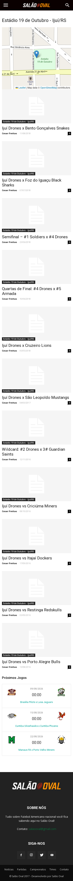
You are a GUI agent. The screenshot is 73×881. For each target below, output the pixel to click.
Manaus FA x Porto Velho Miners (36, 749)
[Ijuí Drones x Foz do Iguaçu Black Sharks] (36, 158)
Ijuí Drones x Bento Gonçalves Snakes (35, 128)
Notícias (8, 869)
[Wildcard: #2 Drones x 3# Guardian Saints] (36, 427)
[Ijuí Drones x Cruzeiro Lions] (36, 324)
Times (52, 869)
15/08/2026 (36, 712)
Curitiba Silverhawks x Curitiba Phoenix (36, 725)
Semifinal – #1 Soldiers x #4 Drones (35, 237)
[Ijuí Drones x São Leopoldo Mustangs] (36, 375)
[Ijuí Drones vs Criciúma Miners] (36, 484)
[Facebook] (21, 855)
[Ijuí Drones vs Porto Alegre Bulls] (36, 640)
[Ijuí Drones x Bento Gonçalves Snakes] (36, 106)
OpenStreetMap (48, 87)
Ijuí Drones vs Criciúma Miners (29, 506)
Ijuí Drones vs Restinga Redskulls (32, 610)
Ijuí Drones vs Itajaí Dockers (27, 558)
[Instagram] (31, 855)
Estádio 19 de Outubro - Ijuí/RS (18, 121)
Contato (64, 869)
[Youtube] (52, 855)
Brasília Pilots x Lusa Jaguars (36, 702)
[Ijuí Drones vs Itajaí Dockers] (36, 536)
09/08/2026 (36, 688)
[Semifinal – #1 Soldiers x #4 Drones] (36, 215)
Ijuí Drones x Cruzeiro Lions (26, 345)
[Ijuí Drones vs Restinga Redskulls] (36, 588)
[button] (67, 5)
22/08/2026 (36, 736)
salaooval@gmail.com (42, 829)
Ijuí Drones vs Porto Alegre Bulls (31, 661)
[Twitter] (42, 855)
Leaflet (22, 87)
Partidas (21, 869)
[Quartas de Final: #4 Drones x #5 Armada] (36, 267)
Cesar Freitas (9, 133)
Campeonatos (38, 869)
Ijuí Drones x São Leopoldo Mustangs (35, 397)
